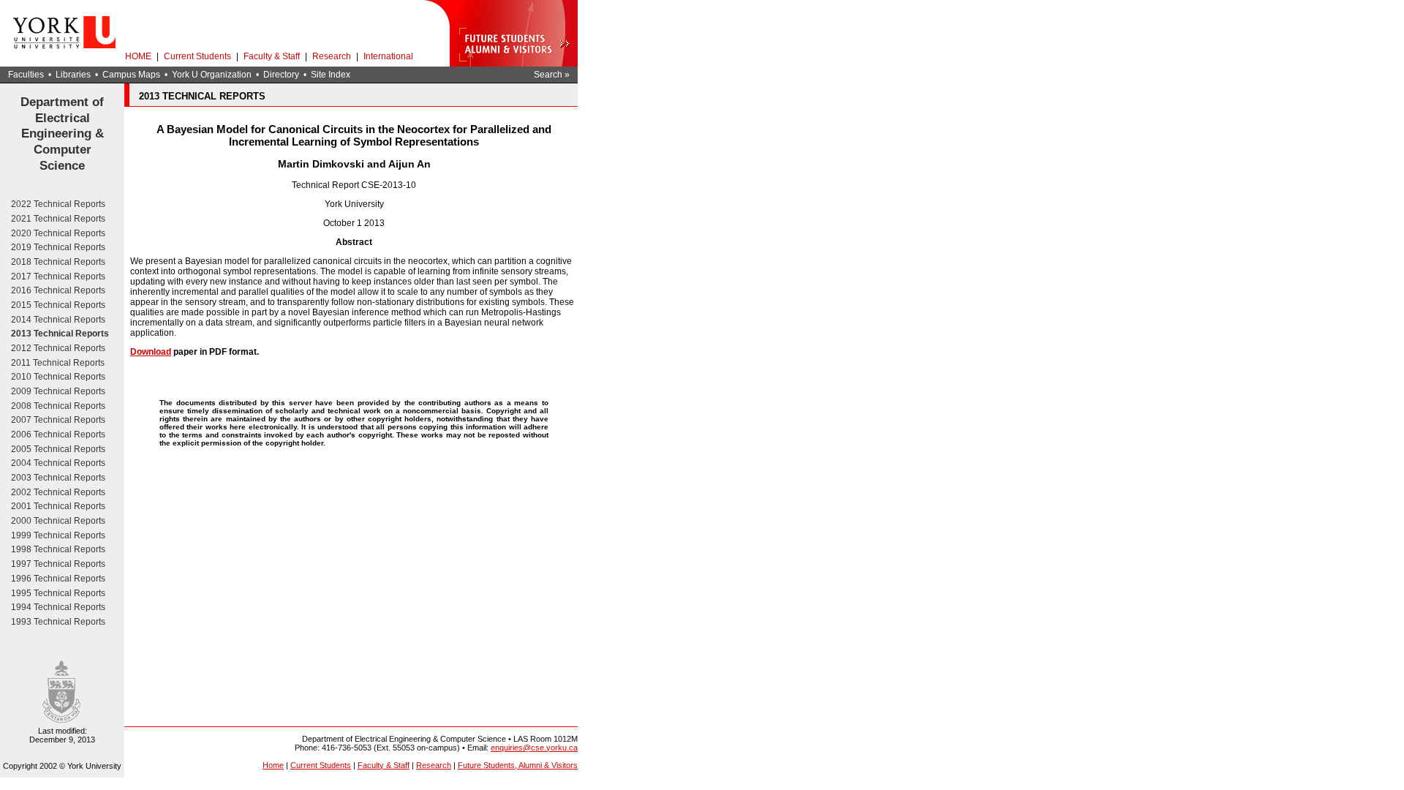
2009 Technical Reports (58, 391)
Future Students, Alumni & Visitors (518, 765)
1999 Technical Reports (58, 535)
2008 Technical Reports (58, 406)
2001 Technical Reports (58, 506)
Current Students (197, 56)
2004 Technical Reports (58, 463)
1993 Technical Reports (58, 622)
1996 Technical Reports (58, 578)
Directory (281, 74)
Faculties (26, 74)
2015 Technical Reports (58, 305)
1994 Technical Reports (58, 607)
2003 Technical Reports (58, 478)
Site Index (330, 74)
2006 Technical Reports (58, 434)
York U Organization (212, 74)
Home (273, 765)
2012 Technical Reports (58, 348)
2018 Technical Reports (58, 262)
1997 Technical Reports (58, 564)
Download (150, 352)
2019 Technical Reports (58, 247)
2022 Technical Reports (58, 204)
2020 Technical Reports (58, 233)
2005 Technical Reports (58, 449)
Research (331, 56)
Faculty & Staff (272, 56)
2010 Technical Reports (58, 377)
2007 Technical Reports (58, 420)
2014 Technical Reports (58, 320)
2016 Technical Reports (58, 290)
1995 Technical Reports (58, 593)
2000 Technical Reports (58, 521)
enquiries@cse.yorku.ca (534, 747)
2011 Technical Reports (58, 363)
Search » (552, 74)
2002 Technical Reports (58, 492)
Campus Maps (131, 74)
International (388, 56)
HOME (138, 56)
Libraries (73, 74)
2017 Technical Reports (58, 276)
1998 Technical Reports (58, 549)
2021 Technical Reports (58, 219)
